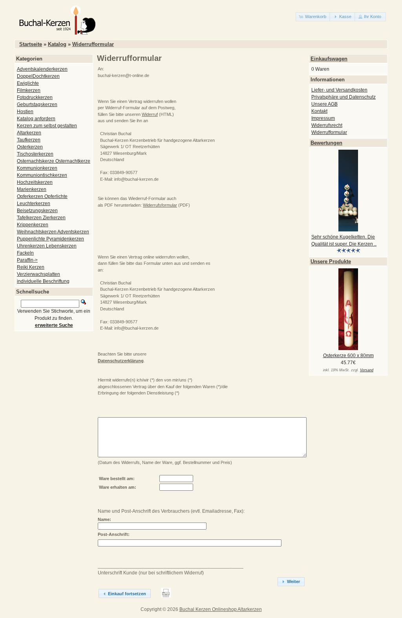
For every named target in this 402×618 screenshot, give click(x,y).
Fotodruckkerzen (35, 97)
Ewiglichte (28, 83)
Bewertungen (326, 143)
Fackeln (25, 253)
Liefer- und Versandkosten (339, 90)
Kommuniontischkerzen (42, 175)
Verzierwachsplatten (38, 274)
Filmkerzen (28, 90)
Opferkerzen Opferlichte (42, 196)
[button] (313, 16)
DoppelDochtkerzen (38, 76)
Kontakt (319, 111)
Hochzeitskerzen (35, 182)
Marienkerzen (31, 189)
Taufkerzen (28, 140)
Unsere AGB (324, 104)
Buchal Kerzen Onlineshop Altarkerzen (220, 609)
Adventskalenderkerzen (42, 69)
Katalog (57, 44)
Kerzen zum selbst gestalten (47, 125)
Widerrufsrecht (326, 125)
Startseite (30, 44)
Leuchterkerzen (33, 203)
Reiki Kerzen (30, 267)
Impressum (323, 118)
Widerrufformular (93, 44)
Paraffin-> (27, 260)
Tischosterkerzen (35, 154)
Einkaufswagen (329, 59)
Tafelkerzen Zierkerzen (41, 217)
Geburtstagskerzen (37, 104)
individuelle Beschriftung (43, 281)
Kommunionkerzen (37, 168)
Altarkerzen (29, 133)
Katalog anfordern (36, 118)
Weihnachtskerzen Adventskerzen (53, 232)
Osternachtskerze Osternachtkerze (53, 161)
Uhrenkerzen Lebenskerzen (47, 246)
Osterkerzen (30, 147)
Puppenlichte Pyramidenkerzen (50, 239)
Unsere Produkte (331, 261)
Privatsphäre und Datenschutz (343, 97)
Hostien (25, 111)
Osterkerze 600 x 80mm (348, 355)
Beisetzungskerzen (37, 210)
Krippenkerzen (32, 224)
